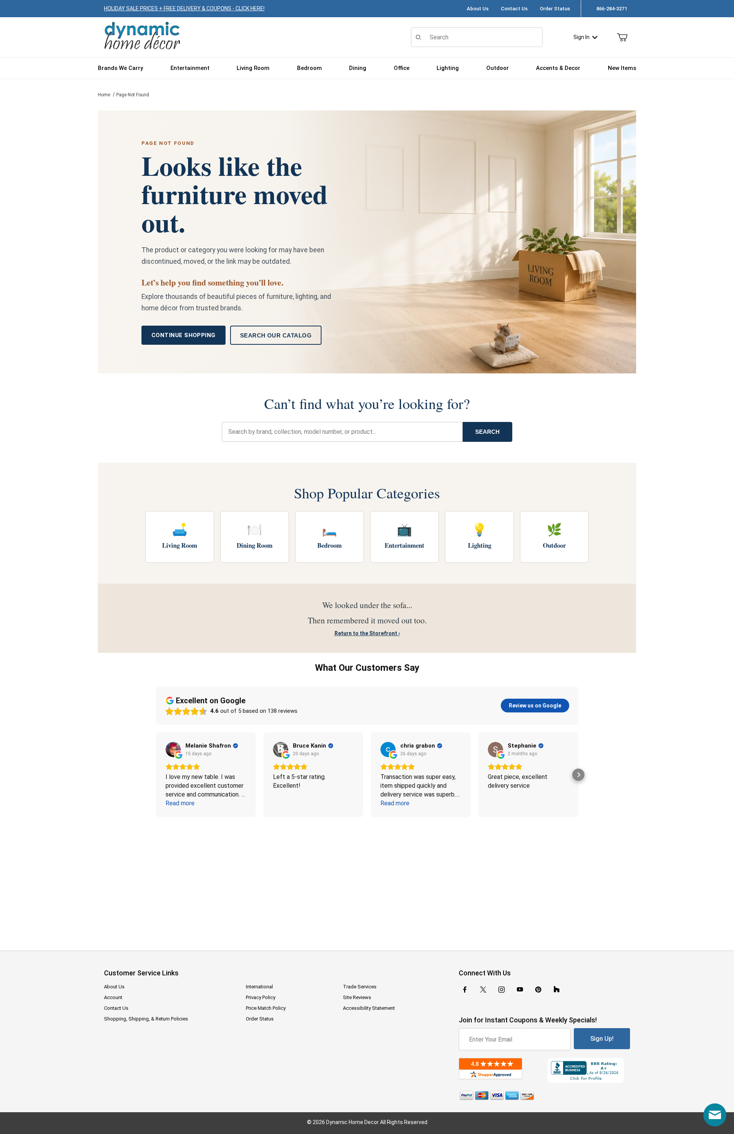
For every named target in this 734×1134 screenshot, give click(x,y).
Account (113, 997)
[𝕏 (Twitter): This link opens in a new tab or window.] (483, 989)
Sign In (581, 37)
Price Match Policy (266, 1008)
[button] (156, 775)
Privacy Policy (260, 997)
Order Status (555, 8)
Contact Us (514, 8)
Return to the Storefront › (367, 633)
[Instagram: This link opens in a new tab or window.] (501, 989)
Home (104, 94)
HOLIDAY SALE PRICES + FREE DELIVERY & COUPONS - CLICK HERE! (184, 8)
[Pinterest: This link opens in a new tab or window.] (538, 989)
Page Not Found (132, 94)
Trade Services (360, 987)
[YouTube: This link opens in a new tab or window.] (520, 989)
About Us (478, 8)
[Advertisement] (367, 878)
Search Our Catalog (276, 335)
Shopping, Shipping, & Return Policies (146, 1019)
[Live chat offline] (714, 1114)
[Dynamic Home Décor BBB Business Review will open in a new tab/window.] (588, 1070)
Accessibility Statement (369, 1008)
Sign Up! (602, 1038)
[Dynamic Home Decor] (142, 36)
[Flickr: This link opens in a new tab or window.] (556, 989)
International (259, 987)
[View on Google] (173, 749)
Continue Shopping (183, 335)
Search (487, 431)
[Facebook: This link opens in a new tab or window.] (465, 989)
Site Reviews (357, 997)
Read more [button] (180, 803)
